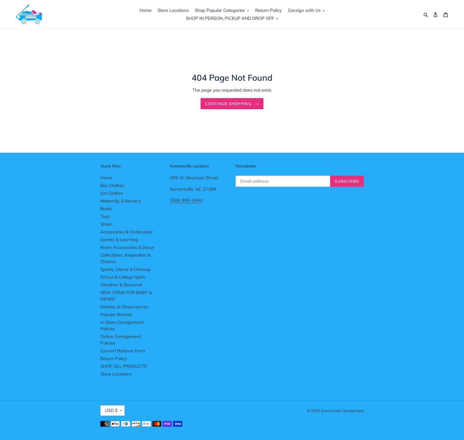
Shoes (106, 224)
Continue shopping (228, 103)
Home (106, 177)
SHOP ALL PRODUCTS (123, 366)
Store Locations (115, 374)
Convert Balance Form (122, 350)
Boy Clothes (112, 185)
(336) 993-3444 (186, 200)
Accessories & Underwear (126, 232)
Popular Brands (116, 314)
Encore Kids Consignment (342, 410)
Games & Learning (119, 239)
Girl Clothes (111, 193)
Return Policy (113, 358)
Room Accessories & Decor (127, 247)
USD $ (111, 410)
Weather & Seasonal (121, 285)
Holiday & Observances (124, 307)
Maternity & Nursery (120, 201)
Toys (105, 216)
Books (106, 208)
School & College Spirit (122, 277)
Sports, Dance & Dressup (125, 269)
